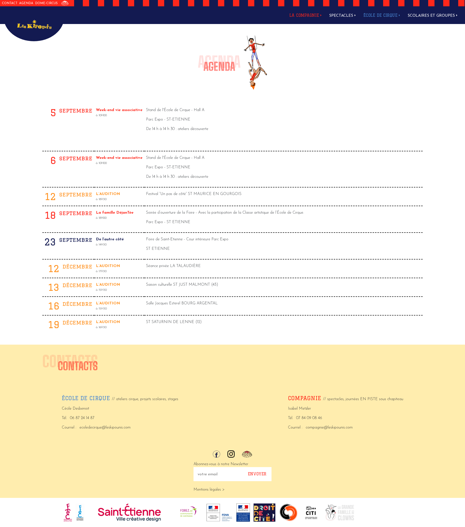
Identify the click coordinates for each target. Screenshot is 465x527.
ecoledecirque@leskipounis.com (105, 428)
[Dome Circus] (65, 3)
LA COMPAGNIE (304, 15)
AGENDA (26, 3)
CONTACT (9, 3)
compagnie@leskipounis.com (329, 428)
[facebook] (216, 454)
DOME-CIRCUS (46, 3)
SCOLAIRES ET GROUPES (431, 16)
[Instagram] (231, 454)
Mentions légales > (209, 490)
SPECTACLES (341, 16)
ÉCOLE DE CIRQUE (380, 15)
